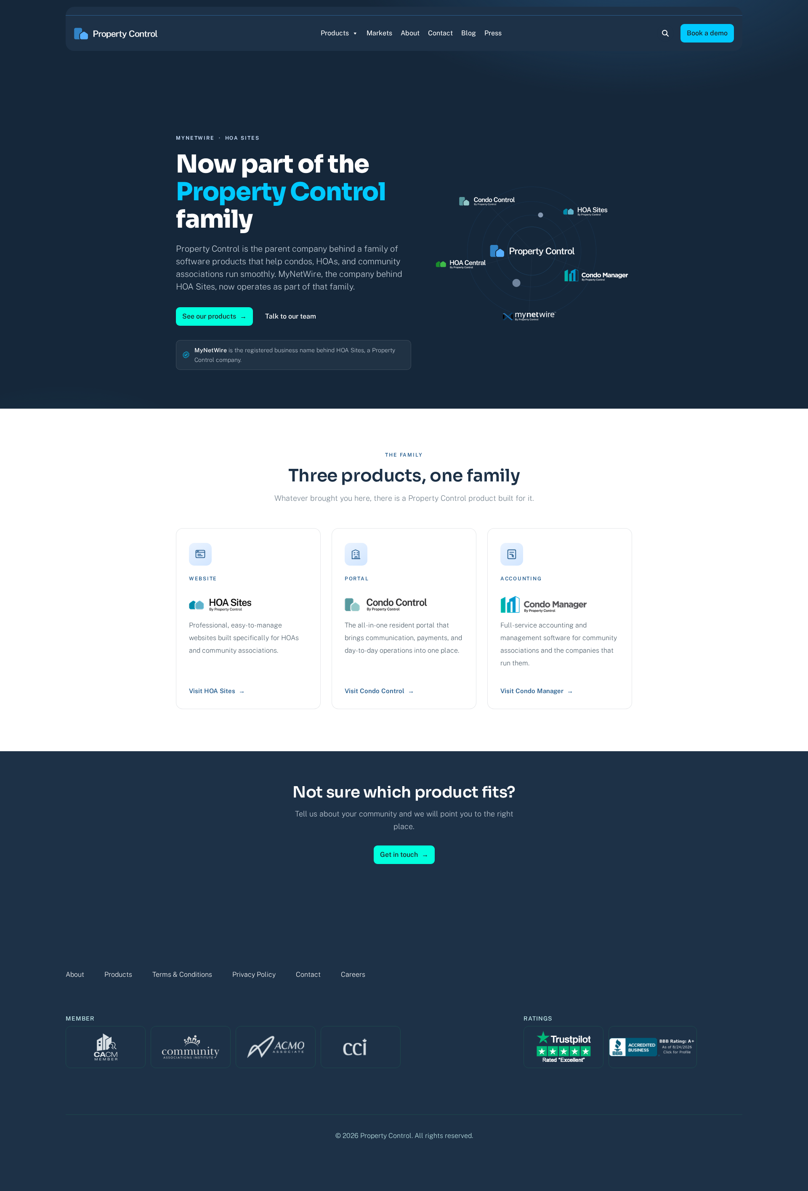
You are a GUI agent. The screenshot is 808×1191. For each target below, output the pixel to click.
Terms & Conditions (182, 974)
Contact (440, 33)
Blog (468, 33)
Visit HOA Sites (217, 690)
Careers (353, 974)
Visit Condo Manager (536, 690)
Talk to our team (290, 316)
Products (335, 33)
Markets (379, 33)
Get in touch (404, 855)
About (410, 33)
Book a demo (707, 33)
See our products (214, 316)
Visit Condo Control (379, 690)
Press (493, 33)
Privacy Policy (254, 974)
